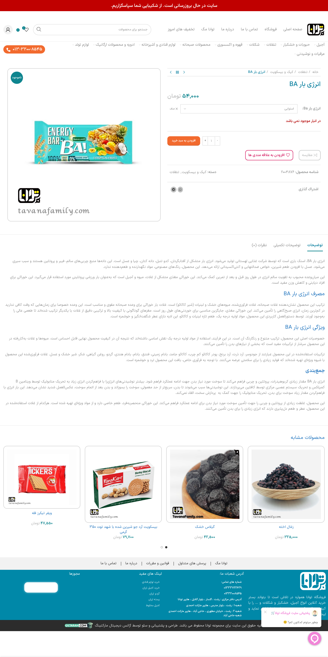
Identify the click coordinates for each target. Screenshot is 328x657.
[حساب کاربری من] (8, 29)
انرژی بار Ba (312, 108)
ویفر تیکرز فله (42, 513)
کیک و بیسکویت (281, 72)
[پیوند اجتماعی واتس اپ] (180, 189)
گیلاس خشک (205, 527)
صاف (172, 109)
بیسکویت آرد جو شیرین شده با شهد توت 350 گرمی (123, 529)
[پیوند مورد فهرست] (205, 588)
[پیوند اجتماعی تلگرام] (173, 189)
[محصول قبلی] (184, 72)
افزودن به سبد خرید (184, 140)
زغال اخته (286, 527)
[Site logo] (316, 29)
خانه (314, 72)
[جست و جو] (38, 29)
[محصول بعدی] (170, 72)
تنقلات (302, 72)
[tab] (315, 243)
